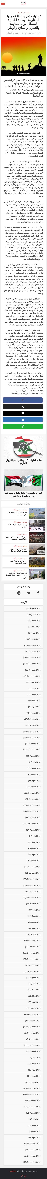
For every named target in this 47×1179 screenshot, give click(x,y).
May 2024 (36, 774)
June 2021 (36, 990)
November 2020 (33, 1033)
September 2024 (33, 750)
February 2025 (34, 719)
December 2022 (33, 879)
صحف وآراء (17, 510)
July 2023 (36, 836)
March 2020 (35, 1076)
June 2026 (36, 621)
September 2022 (33, 898)
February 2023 (34, 867)
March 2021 (35, 1008)
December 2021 (33, 953)
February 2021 (34, 1014)
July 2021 (36, 984)
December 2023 (33, 805)
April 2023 (36, 854)
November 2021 (33, 959)
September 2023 (33, 824)
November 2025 (33, 664)
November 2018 (33, 1162)
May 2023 (36, 848)
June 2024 (36, 768)
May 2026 (36, 627)
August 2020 (35, 1051)
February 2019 (34, 1144)
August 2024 (35, 756)
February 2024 (34, 793)
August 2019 (35, 1113)
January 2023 (34, 873)
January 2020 (34, 1082)
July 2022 (36, 910)
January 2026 (34, 651)
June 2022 (36, 916)
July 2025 (36, 688)
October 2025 (34, 670)
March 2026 (35, 639)
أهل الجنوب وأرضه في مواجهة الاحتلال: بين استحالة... (16, 537)
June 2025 (36, 694)
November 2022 (33, 885)
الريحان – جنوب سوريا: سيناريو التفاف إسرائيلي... (18, 550)
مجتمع (19, 534)
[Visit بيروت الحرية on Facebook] (38, 594)
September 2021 (33, 971)
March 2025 (35, 713)
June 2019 (36, 1125)
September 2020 (33, 1045)
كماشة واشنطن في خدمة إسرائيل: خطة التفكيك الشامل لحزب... (16, 575)
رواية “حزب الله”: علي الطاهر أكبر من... (18, 562)
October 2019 (34, 1101)
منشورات (20, 13)
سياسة (28, 13)
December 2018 (33, 1156)
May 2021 (36, 996)
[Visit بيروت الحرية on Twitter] (28, 594)
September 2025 (33, 676)
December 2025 (33, 658)
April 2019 (36, 1137)
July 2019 (36, 1119)
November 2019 (33, 1094)
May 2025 (36, 701)
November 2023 (33, 811)
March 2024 (35, 787)
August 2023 (35, 830)
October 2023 (34, 817)
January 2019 (34, 1150)
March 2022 (35, 934)
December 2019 (33, 1088)
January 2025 (34, 725)
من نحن (23, 1176)
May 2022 (36, 922)
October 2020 (34, 1039)
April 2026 (36, 633)
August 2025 (35, 682)
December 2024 (33, 731)
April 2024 (36, 781)
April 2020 (36, 1070)
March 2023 (35, 861)
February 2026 (34, 645)
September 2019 (33, 1107)
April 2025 (36, 707)
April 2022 (36, 928)
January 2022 (34, 947)
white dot (13, 1171)
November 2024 (33, 737)
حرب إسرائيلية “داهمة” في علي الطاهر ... (17, 513)
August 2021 (35, 977)
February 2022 (34, 941)
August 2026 (35, 608)
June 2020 (36, 1064)
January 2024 (34, 799)
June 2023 (36, 842)
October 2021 (34, 965)
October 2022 (34, 891)
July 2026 (36, 614)
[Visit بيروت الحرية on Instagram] (18, 594)
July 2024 (36, 762)
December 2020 (33, 1027)
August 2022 (35, 904)
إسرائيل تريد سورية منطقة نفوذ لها (17, 525)
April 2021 (36, 1002)
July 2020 (36, 1058)
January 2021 (34, 1021)
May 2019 (36, 1131)
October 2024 (34, 744)
